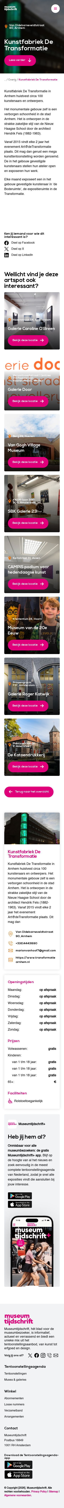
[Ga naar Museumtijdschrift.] (5, 79)
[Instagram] (43, 1355)
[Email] (56, 1355)
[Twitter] (30, 1355)
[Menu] (55, 8)
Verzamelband (13, 1410)
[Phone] (49, 1355)
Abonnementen (14, 1398)
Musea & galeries (15, 1379)
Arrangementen (14, 1416)
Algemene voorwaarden (17, 1495)
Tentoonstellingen (15, 1373)
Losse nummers (14, 1404)
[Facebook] (36, 1355)
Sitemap (53, 1492)
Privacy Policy (39, 1492)
